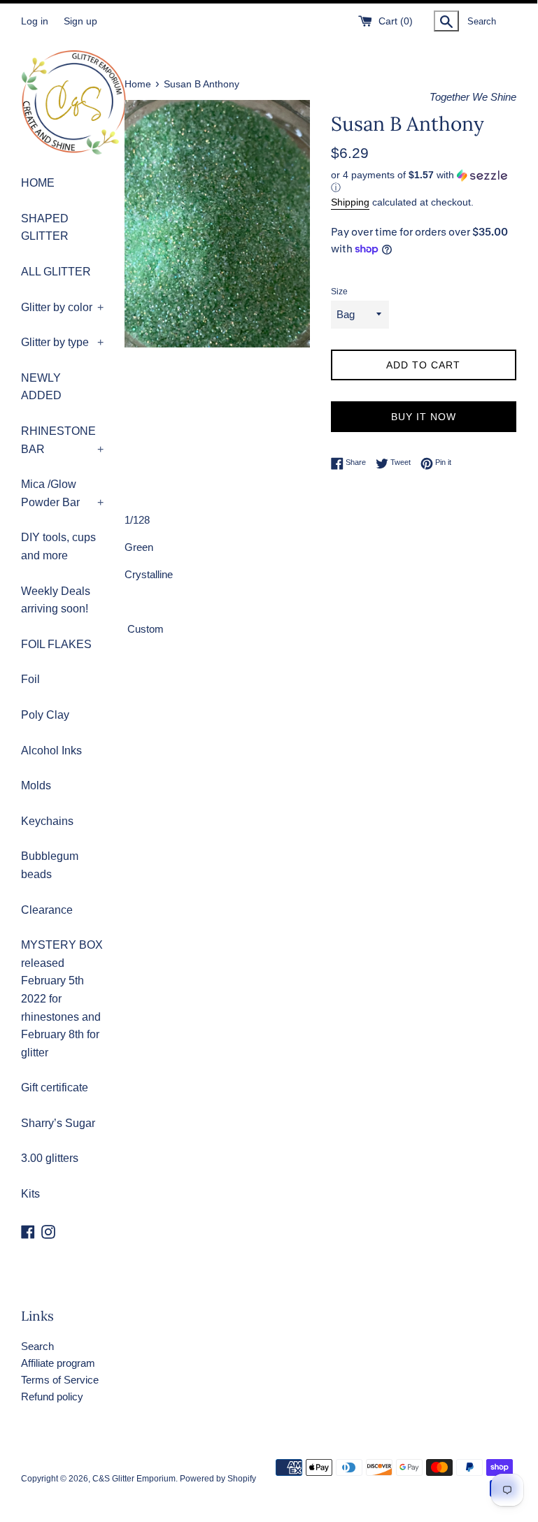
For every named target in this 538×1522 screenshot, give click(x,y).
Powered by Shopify (218, 1479)
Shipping (350, 202)
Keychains (47, 821)
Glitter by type (62, 342)
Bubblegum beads (49, 865)
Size (339, 291)
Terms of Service (60, 1380)
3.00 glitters (49, 1158)
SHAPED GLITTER (45, 228)
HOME (38, 183)
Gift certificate (54, 1087)
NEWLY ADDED (41, 387)
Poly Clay (45, 715)
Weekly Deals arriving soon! (55, 600)
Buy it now (423, 416)
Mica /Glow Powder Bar (62, 493)
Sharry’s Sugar (58, 1123)
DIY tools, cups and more (58, 546)
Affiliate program (58, 1363)
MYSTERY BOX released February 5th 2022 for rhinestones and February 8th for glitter (62, 998)
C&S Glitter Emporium (134, 1479)
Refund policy (52, 1396)
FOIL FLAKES (56, 644)
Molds (36, 785)
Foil (30, 679)
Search (37, 1346)
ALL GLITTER (56, 272)
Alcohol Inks (51, 750)
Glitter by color (62, 307)
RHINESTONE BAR (62, 440)
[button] (423, 181)
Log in (34, 21)
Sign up (80, 21)
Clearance (47, 910)
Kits (30, 1194)
